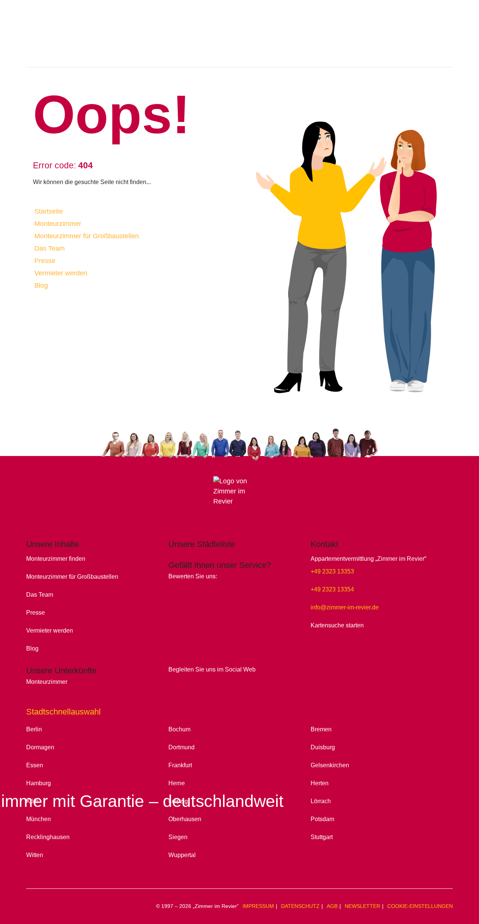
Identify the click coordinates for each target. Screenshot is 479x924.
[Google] (174, 587)
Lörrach (321, 801)
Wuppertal (182, 854)
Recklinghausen (48, 836)
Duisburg (323, 747)
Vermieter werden (60, 273)
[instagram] (186, 680)
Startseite (48, 211)
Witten (34, 854)
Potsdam (322, 819)
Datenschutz (300, 906)
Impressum (258, 906)
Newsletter (362, 906)
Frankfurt (180, 765)
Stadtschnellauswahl (63, 711)
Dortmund (181, 747)
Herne (176, 783)
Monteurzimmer (57, 223)
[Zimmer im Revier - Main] (239, 39)
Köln (32, 801)
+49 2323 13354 (332, 589)
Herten (320, 783)
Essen (34, 765)
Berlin (34, 729)
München (38, 819)
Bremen (321, 729)
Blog (41, 285)
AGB (332, 906)
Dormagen (40, 747)
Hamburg (38, 783)
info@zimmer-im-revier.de (345, 607)
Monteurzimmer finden (55, 558)
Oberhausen (184, 819)
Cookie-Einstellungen (420, 906)
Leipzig (178, 801)
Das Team (49, 248)
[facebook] (174, 680)
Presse (44, 260)
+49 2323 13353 (332, 571)
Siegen (177, 836)
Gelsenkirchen (330, 765)
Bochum (179, 729)
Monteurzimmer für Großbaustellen (86, 236)
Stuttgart (322, 836)
